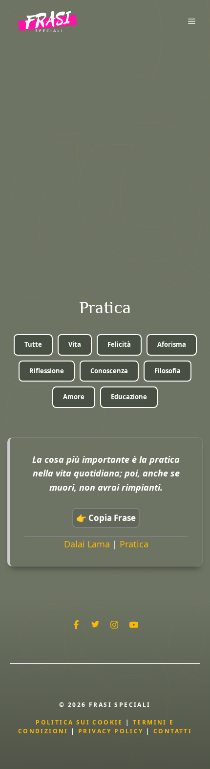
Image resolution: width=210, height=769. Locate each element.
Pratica (134, 544)
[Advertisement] (105, 152)
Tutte (33, 344)
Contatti (172, 731)
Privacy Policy (112, 731)
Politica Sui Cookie (79, 722)
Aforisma (171, 344)
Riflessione (46, 370)
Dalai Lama (87, 544)
